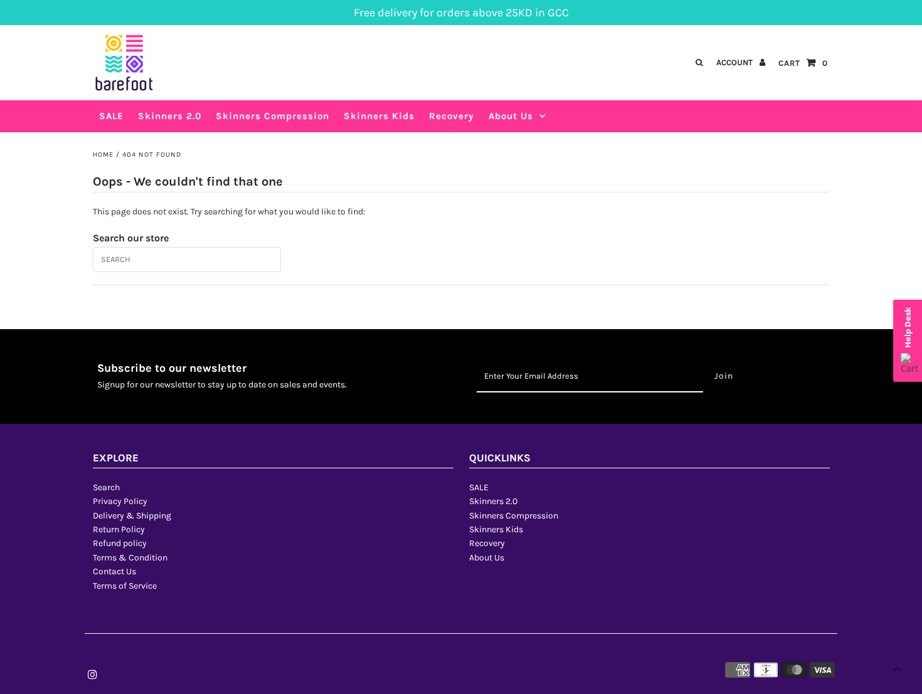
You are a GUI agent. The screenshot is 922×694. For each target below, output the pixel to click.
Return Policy (119, 529)
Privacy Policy (120, 501)
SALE (479, 487)
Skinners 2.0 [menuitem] (169, 116)
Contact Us (114, 571)
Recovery (487, 543)
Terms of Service (125, 586)
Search (106, 487)
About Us (511, 116)
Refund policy (120, 543)
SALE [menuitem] (111, 116)
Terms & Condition (130, 557)
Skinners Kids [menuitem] (379, 116)
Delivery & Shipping (132, 515)
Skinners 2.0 (493, 501)
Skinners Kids (496, 529)
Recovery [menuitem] (451, 116)
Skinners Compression (513, 515)
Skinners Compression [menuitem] (272, 116)
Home (103, 154)
